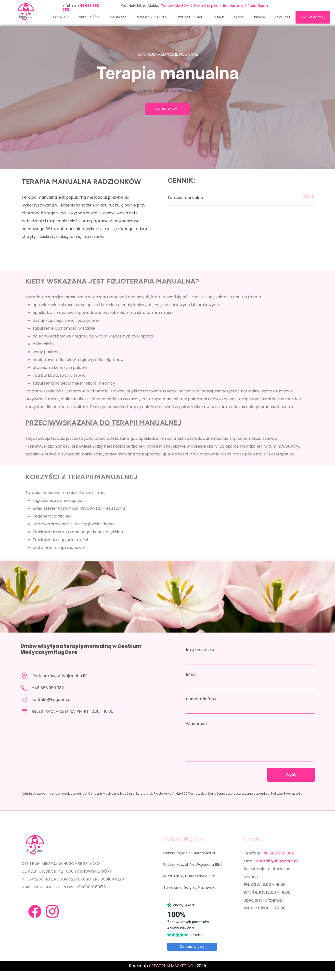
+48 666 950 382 (48, 688)
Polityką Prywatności (287, 793)
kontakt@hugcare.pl (51, 699)
